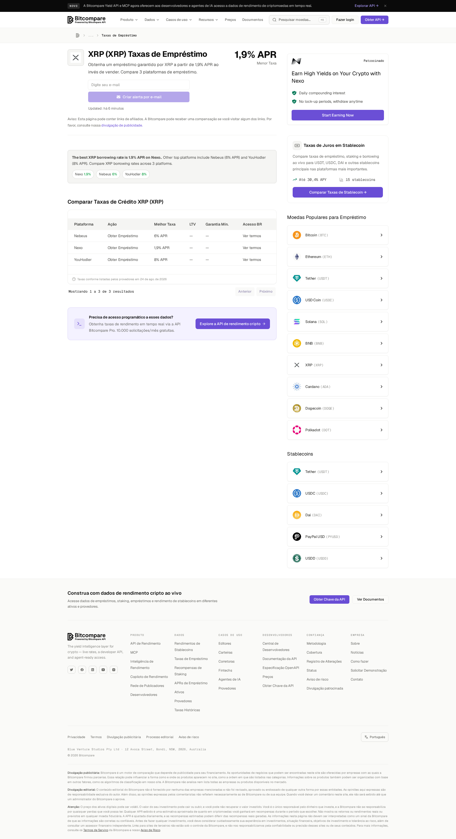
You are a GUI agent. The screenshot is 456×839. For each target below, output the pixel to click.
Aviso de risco (317, 679)
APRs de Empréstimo (190, 683)
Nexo (83, 174)
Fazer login (345, 19)
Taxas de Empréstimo (191, 659)
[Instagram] (114, 670)
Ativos (179, 692)
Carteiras (225, 652)
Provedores (183, 701)
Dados (150, 19)
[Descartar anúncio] (385, 6)
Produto (127, 19)
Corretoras (226, 661)
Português (377, 737)
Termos (96, 737)
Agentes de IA (229, 679)
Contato (357, 679)
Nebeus (108, 174)
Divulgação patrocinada (325, 688)
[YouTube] (103, 670)
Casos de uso (177, 19)
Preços (230, 19)
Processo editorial (159, 737)
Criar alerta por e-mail (142, 97)
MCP (134, 652)
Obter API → (374, 19)
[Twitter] (71, 670)
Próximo (266, 291)
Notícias (357, 652)
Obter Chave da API (329, 599)
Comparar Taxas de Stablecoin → (338, 192)
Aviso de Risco (150, 830)
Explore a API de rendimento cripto (230, 323)
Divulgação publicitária (124, 737)
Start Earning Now (338, 115)
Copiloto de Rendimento (149, 676)
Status (312, 670)
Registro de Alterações (324, 661)
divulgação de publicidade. (122, 125)
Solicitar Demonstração (369, 670)
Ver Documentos (370, 599)
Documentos (252, 19)
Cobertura (314, 652)
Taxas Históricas (187, 710)
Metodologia (316, 643)
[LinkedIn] (93, 670)
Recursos (206, 19)
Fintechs (225, 670)
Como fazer (360, 661)
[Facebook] (82, 670)
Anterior (244, 291)
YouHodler (136, 174)
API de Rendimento (145, 643)
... (91, 35)
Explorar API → (366, 5)
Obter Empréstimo (123, 235)
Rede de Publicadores (147, 685)
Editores (224, 643)
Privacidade (76, 737)
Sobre (355, 643)
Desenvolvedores (143, 694)
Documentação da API (280, 659)
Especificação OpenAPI (281, 667)
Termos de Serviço (95, 830)
